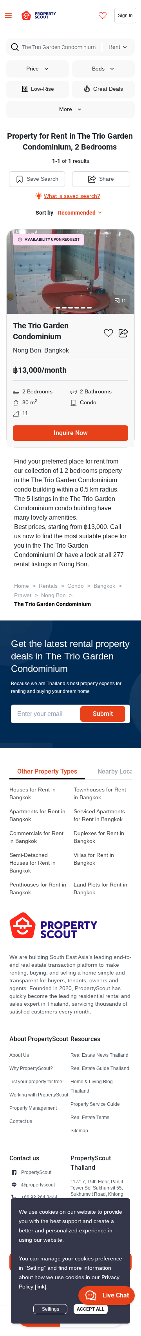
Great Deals (108, 89)
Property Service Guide (95, 1104)
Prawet (22, 595)
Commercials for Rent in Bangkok (36, 837)
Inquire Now (71, 433)
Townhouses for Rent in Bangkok (100, 793)
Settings (50, 1309)
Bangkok (104, 586)
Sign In (125, 15)
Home (21, 586)
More (65, 109)
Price (32, 68)
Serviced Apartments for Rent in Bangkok (99, 815)
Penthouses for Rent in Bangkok (37, 888)
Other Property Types (47, 771)
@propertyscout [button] (38, 1185)
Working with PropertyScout (38, 1095)
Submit (103, 713)
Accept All (91, 1309)
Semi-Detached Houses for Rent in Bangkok (32, 863)
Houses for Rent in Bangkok (32, 793)
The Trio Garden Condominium (52, 604)
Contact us (20, 1121)
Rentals (48, 586)
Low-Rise (42, 89)
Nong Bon (53, 595)
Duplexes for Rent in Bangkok (99, 837)
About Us (19, 1055)
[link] (40, 1286)
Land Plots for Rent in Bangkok (100, 888)
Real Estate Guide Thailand (99, 1068)
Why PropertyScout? (31, 1068)
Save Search (42, 179)
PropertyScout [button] (36, 1172)
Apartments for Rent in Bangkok (37, 815)
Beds (98, 68)
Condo (75, 586)
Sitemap (79, 1130)
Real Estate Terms (89, 1117)
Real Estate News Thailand (99, 1055)
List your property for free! (36, 1081)
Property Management (33, 1108)
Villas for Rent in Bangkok (94, 859)
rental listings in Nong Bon (50, 564)
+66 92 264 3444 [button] (39, 1197)
